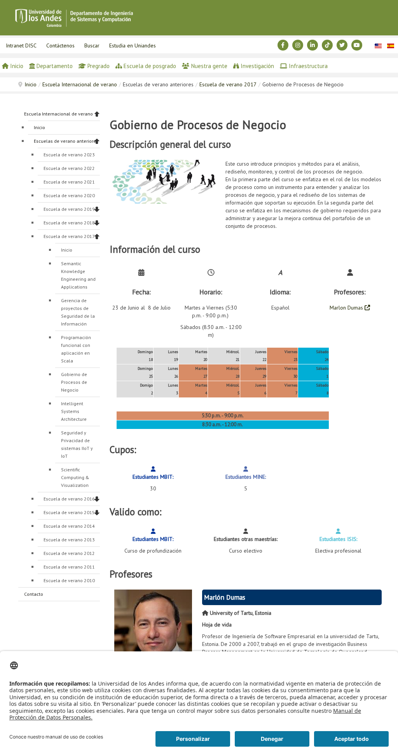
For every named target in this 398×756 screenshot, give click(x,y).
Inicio (30, 84)
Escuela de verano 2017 (228, 84)
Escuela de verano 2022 (69, 168)
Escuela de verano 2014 (69, 526)
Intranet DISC (21, 45)
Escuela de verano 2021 (69, 182)
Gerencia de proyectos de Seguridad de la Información (78, 312)
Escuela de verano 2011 (69, 567)
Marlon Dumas (347, 307)
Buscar (92, 45)
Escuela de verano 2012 (69, 553)
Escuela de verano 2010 (69, 580)
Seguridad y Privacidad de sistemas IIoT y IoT (77, 444)
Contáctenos (60, 45)
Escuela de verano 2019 (69, 209)
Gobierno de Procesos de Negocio (74, 382)
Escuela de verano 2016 (69, 499)
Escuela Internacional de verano (79, 84)
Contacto (33, 594)
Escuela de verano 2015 (69, 512)
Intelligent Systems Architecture (74, 411)
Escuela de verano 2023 (69, 155)
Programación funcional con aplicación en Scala (76, 349)
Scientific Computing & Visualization (75, 477)
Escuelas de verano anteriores (66, 141)
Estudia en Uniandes (132, 45)
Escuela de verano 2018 (69, 223)
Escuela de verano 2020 (69, 195)
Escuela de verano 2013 (69, 539)
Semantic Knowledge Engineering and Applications (78, 275)
